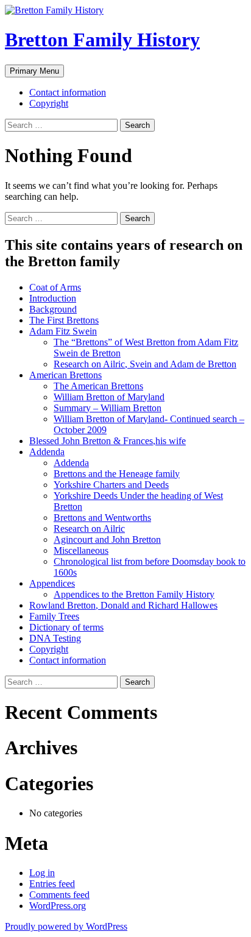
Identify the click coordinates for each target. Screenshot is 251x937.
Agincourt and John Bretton (107, 539)
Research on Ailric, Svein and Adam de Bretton (145, 364)
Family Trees (54, 616)
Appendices (52, 583)
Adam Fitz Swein (63, 331)
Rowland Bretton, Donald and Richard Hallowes (123, 605)
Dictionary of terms (66, 627)
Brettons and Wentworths (102, 517)
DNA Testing (55, 638)
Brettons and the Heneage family (117, 473)
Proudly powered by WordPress (66, 926)
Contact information (67, 92)
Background (53, 309)
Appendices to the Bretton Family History (134, 594)
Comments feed (59, 894)
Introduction (52, 298)
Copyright (48, 103)
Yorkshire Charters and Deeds (111, 484)
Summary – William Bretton (107, 408)
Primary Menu (34, 71)
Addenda (47, 452)
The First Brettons (64, 320)
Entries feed (52, 884)
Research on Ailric (89, 528)
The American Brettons (98, 386)
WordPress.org (57, 905)
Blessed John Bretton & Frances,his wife (107, 441)
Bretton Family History (102, 40)
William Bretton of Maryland (109, 397)
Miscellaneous (81, 550)
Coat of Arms (55, 287)
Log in (42, 873)
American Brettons (65, 375)
